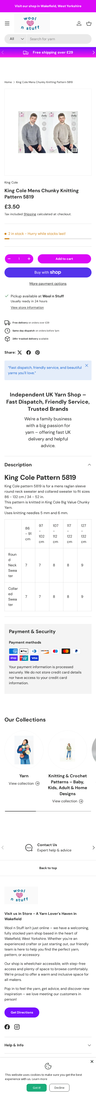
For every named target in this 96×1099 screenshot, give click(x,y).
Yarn (24, 776)
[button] (89, 23)
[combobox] (48, 39)
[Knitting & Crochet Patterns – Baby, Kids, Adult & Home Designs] (67, 750)
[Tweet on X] (19, 352)
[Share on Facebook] (28, 352)
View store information (27, 307)
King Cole (11, 182)
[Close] (92, 1061)
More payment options (48, 283)
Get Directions (22, 1012)
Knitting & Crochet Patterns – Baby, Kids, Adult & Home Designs (67, 784)
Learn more (39, 1079)
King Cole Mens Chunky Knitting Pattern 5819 (44, 82)
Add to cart (64, 259)
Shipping (30, 214)
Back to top (48, 868)
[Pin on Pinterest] (37, 352)
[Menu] (7, 23)
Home (8, 82)
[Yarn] (24, 750)
